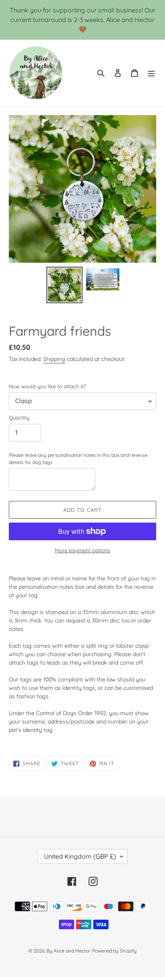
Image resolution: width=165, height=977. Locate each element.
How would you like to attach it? (47, 386)
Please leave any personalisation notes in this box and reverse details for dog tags (78, 458)
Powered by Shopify (114, 951)
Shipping (54, 359)
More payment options (82, 550)
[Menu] (151, 72)
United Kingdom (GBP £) (80, 856)
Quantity (19, 417)
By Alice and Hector (68, 951)
